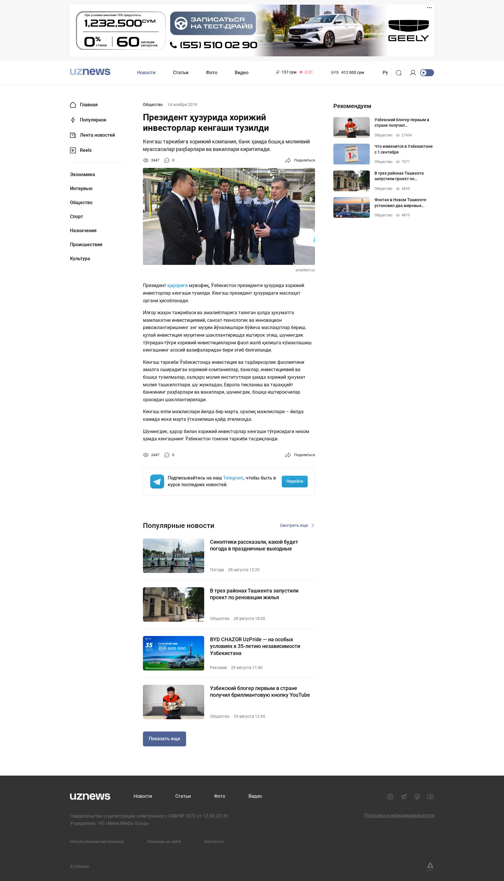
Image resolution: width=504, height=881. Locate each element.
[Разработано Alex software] (430, 866)
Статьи (180, 72)
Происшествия (86, 244)
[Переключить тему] (427, 72)
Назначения (83, 230)
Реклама (218, 667)
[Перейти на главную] (90, 72)
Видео (242, 72)
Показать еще (164, 738)
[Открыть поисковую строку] (400, 72)
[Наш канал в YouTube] (430, 796)
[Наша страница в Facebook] (417, 796)
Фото (211, 72)
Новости (146, 72)
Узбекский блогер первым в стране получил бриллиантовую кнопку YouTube (260, 691)
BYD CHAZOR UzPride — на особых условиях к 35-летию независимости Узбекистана (255, 646)
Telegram (233, 478)
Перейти (294, 481)
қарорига (177, 285)
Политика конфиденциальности (399, 815)
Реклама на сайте (164, 841)
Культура (80, 258)
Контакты (214, 841)
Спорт (76, 216)
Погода (217, 569)
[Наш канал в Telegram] (403, 796)
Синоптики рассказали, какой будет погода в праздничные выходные (254, 545)
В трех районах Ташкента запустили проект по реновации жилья (254, 594)
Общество (81, 202)
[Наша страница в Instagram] (390, 796)
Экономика (82, 174)
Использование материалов (97, 841)
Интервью (81, 188)
